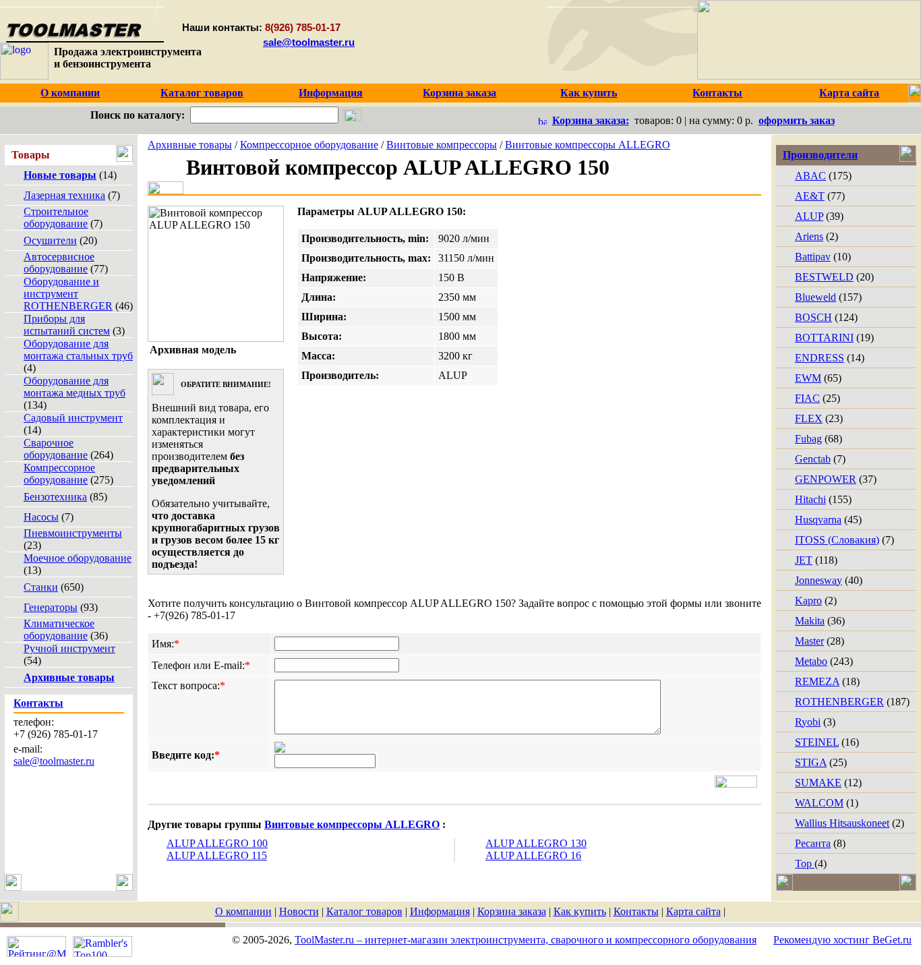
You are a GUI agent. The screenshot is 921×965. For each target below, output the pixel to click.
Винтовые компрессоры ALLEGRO (587, 144)
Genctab (813, 459)
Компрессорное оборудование (59, 474)
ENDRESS (819, 357)
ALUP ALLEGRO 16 (533, 855)
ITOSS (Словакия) (837, 540)
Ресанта (813, 843)
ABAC (810, 175)
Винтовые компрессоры (441, 144)
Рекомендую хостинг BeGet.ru (842, 939)
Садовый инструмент (73, 417)
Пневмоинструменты (73, 533)
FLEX (809, 418)
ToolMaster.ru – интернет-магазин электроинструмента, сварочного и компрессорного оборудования (525, 939)
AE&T (810, 196)
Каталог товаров (364, 911)
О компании (243, 911)
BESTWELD (824, 277)
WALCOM (819, 803)
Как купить (580, 911)
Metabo (811, 661)
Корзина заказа (511, 911)
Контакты (636, 911)
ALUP (809, 216)
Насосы (41, 517)
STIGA (811, 762)
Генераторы (51, 607)
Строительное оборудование (56, 217)
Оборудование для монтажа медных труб (74, 387)
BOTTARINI (824, 337)
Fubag (808, 438)
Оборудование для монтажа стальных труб (78, 349)
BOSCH (813, 317)
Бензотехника (55, 496)
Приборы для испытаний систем (67, 325)
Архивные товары (190, 144)
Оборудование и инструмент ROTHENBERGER (68, 294)
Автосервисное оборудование (59, 262)
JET (803, 560)
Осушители (50, 240)
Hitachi (810, 499)
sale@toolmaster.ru (309, 42)
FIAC (807, 398)
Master (809, 641)
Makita (810, 620)
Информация (440, 911)
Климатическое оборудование (59, 629)
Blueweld (815, 297)
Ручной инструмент (69, 648)
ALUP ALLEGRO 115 (217, 855)
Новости (299, 911)
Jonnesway (818, 580)
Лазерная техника (64, 195)
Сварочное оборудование (56, 449)
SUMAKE (818, 782)
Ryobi (808, 722)
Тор (804, 863)
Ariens (809, 236)
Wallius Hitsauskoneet (842, 823)
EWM (808, 378)
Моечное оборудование (77, 558)
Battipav (813, 256)
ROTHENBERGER (839, 701)
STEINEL (817, 742)
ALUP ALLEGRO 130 (536, 843)
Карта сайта (693, 911)
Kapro (808, 600)
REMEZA (817, 681)
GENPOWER (825, 479)
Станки (41, 587)
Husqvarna (818, 519)
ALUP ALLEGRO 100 (217, 843)
